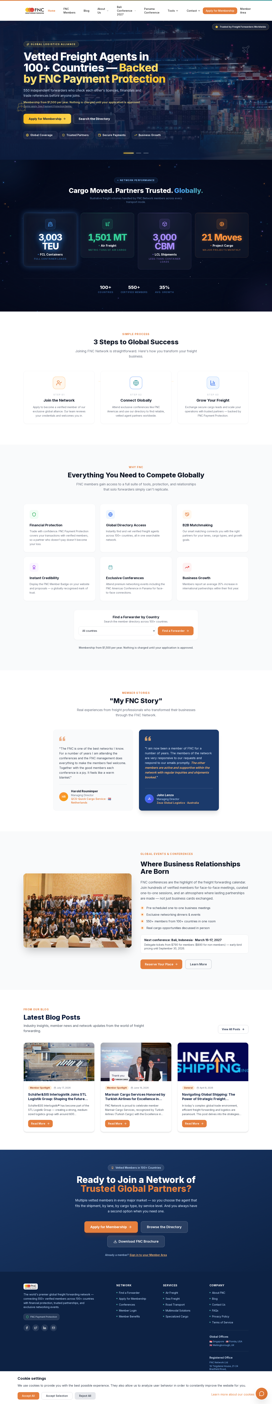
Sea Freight (173, 1298)
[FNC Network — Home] (34, 10)
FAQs (215, 1310)
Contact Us (218, 1304)
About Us (101, 10)
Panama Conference (151, 10)
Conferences (127, 1304)
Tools (171, 10)
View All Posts (231, 1029)
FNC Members (69, 10)
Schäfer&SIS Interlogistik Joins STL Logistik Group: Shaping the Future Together (57, 1099)
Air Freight (172, 1292)
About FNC (218, 1292)
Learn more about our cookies (232, 1394)
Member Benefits (129, 1316)
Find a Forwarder (173, 630)
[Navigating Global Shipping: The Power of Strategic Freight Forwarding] (213, 1062)
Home (51, 10)
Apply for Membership (220, 10)
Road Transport (175, 1304)
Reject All (85, 1395)
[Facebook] (26, 1327)
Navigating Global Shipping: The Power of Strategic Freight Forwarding (208, 1099)
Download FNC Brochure (139, 1241)
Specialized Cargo (177, 1316)
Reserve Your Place (159, 964)
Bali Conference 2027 (124, 10)
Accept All (28, 1395)
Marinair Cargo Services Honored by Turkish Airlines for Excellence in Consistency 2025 (135, 1099)
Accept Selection (57, 1395)
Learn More (201, 965)
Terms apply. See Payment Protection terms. (47, 106)
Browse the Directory (164, 1227)
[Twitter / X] (35, 1327)
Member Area (245, 10)
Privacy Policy (220, 1316)
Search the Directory (94, 119)
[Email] (53, 1327)
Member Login (128, 1310)
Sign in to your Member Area (148, 1254)
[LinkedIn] (44, 1327)
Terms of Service (222, 1322)
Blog (86, 10)
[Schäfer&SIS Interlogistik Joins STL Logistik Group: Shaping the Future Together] (59, 1062)
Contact (192, 10)
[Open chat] (262, 1394)
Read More (38, 1123)
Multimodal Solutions (178, 1310)
